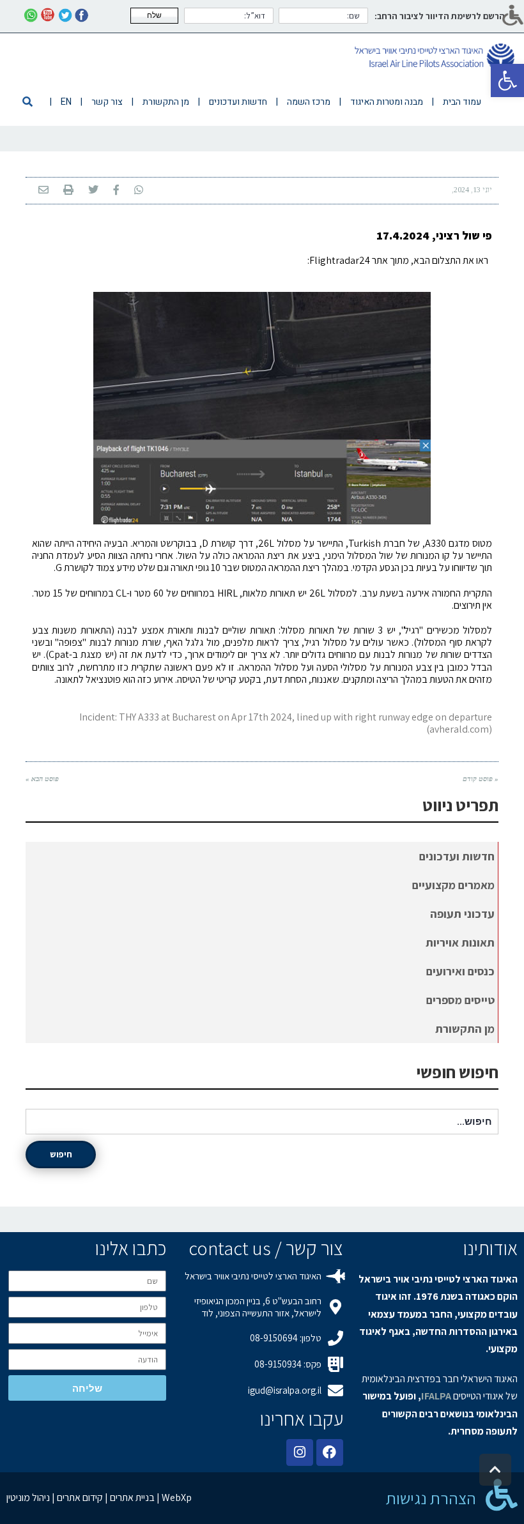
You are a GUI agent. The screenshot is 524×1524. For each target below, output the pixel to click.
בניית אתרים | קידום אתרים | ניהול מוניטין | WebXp (99, 1497)
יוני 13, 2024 (473, 189)
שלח (154, 15)
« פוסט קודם (480, 778)
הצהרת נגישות (431, 1498)
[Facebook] (329, 1452)
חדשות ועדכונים (457, 856)
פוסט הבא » (42, 778)
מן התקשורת (465, 1028)
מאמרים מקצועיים (453, 885)
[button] (507, 80)
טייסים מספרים (460, 1000)
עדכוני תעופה (462, 913)
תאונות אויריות (460, 942)
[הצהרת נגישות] (502, 1495)
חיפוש (61, 1154)
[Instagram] (299, 1452)
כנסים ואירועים (460, 971)
